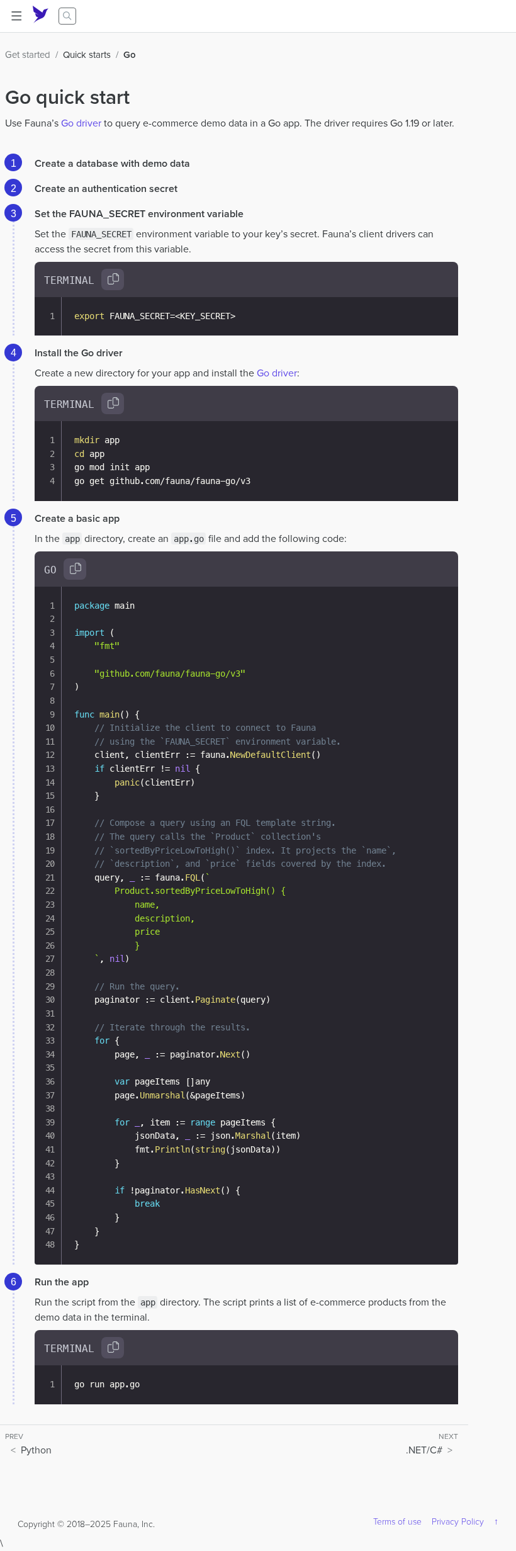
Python (36, 1450)
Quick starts (87, 55)
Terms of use (397, 1521)
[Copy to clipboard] (112, 279)
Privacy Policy (458, 1521)
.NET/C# (424, 1450)
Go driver (81, 123)
